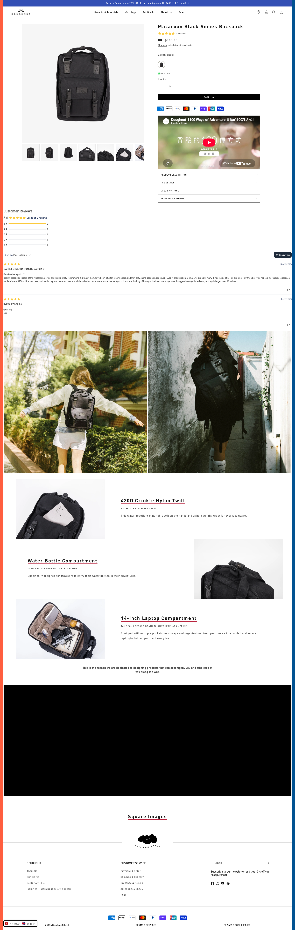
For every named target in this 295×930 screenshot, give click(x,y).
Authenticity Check (132, 888)
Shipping (162, 45)
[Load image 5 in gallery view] (105, 152)
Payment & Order (131, 870)
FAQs (123, 894)
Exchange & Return (132, 882)
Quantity (162, 79)
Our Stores (33, 876)
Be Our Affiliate (36, 882)
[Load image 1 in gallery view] (30, 152)
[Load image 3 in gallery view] (68, 152)
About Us (32, 870)
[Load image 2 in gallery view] (49, 152)
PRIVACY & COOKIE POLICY (237, 925)
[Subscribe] (268, 863)
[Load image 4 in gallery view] (87, 152)
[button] (274, 12)
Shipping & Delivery (132, 876)
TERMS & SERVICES (146, 925)
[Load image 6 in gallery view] (124, 152)
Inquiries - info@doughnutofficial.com (49, 888)
